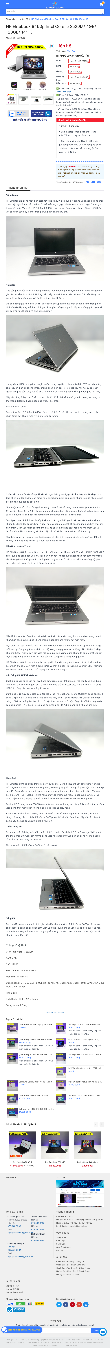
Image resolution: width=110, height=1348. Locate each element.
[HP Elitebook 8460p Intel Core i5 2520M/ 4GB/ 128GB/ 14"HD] (30, 67)
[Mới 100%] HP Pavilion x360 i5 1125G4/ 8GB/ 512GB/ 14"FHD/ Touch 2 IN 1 (53, 1054)
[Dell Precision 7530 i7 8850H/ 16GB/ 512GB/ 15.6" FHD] (22, 1149)
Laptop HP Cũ (12, 1289)
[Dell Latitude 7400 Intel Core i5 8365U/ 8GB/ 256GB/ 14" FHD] (88, 1149)
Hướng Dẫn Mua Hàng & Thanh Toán (72, 1271)
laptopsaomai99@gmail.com (20, 1232)
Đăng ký (97, 1330)
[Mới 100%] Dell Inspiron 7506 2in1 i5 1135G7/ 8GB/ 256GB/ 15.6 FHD (50, 1039)
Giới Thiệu (60, 1240)
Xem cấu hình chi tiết (55, 1013)
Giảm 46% (17, 1156)
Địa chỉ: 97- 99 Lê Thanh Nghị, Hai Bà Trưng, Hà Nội (80, 1219)
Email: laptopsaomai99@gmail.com (72, 1226)
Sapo (75, 1345)
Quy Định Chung (63, 1247)
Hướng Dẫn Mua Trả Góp (67, 1274)
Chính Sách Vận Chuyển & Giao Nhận (73, 1268)
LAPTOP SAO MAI (64, 1216)
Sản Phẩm (60, 1244)
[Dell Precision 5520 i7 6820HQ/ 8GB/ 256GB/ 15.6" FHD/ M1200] (55, 1149)
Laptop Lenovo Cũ (14, 1292)
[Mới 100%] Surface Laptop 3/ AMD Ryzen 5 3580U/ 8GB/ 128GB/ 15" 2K (52, 1024)
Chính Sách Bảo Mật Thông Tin (70, 1261)
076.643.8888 (38, 1240)
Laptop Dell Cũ (13, 1286)
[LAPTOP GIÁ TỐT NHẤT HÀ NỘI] (55, 4)
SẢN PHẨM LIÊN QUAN (21, 1124)
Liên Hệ (59, 1250)
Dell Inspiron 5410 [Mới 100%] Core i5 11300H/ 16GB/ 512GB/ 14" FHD (50, 1109)
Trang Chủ (61, 1237)
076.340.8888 (93, 182)
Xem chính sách (64, 91)
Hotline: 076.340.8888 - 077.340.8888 (74, 1223)
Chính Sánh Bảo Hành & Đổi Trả (70, 1265)
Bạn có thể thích (15, 1019)
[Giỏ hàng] (101, 5)
